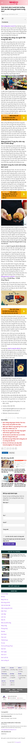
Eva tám (12, 667)
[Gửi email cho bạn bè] (10, 448)
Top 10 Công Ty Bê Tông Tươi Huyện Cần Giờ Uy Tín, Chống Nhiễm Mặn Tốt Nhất (17, 574)
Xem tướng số (5, 660)
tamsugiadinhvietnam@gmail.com (8, 729)
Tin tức (3, 643)
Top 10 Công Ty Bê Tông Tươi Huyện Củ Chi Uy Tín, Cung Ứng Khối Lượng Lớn (18, 568)
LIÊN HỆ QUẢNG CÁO (14, 691)
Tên (4, 515)
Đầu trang (19, 689)
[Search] (26, 2)
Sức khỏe (12, 680)
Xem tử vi (3, 654)
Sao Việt (20, 669)
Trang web (5, 529)
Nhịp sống (11, 452)
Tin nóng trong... (6, 669)
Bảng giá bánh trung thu (8, 276)
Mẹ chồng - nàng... (14, 669)
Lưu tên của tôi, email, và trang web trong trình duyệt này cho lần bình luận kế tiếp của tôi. (14, 539)
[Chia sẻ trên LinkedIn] (16, 448)
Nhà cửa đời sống (6, 623)
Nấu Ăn (3, 620)
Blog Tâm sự (4, 599)
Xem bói (3, 649)
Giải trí (19, 667)
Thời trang (4, 673)
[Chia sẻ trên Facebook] (5, 448)
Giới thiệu (7, 689)
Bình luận (6, 502)
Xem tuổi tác (4, 657)
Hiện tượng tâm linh (6, 608)
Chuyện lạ (4, 671)
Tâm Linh (3, 637)
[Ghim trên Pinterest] (13, 448)
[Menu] (2, 3)
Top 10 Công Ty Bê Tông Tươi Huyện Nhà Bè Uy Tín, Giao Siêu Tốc (18, 556)
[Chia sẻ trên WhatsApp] (2, 448)
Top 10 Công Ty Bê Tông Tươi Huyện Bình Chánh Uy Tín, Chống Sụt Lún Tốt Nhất (17, 580)
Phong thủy (4, 628)
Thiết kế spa (4, 640)
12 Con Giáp (4, 594)
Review (3, 631)
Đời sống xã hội (5, 602)
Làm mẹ (3, 617)
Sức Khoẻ (3, 634)
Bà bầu (3, 596)
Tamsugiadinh (18, 742)
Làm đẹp (3, 614)
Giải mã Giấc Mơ (5, 605)
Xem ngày (4, 652)
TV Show (21, 671)
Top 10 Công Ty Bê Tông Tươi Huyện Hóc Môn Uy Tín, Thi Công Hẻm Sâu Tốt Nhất (17, 562)
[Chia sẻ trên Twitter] (7, 448)
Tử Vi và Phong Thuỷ (7, 646)
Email (5, 522)
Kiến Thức (4, 611)
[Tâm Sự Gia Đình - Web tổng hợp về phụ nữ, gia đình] (14, 2)
